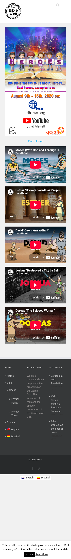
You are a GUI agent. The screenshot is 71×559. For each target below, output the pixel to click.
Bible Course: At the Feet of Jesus (57, 427)
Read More (42, 554)
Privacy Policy (15, 400)
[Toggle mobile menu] (64, 5)
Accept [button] (29, 554)
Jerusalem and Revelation (57, 379)
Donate (11, 422)
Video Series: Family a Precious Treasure (56, 404)
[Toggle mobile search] (57, 5)
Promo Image (35, 141)
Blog (9, 382)
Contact (11, 389)
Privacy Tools (15, 413)
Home (10, 375)
